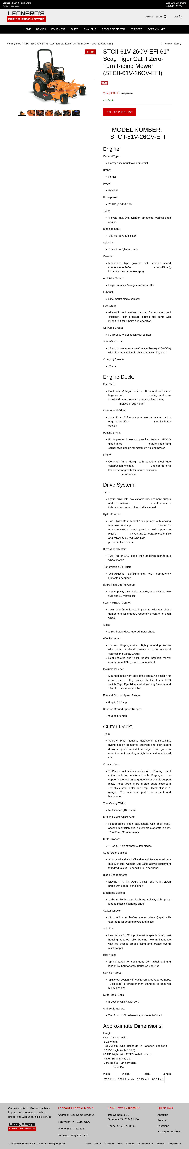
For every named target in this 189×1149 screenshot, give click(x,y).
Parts (74, 29)
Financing (90, 29)
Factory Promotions (169, 1131)
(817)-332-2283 (12, 6)
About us (162, 1114)
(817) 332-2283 (76, 1128)
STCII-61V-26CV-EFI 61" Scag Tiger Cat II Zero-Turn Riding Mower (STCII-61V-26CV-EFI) (68, 44)
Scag (18, 44)
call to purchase (120, 112)
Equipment (58, 29)
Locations (163, 1125)
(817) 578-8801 (175, 6)
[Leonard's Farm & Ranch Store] (26, 16)
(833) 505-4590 (79, 1135)
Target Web (61, 1143)
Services (136, 29)
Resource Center (113, 29)
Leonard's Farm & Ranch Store (29, 1143)
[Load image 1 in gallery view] (57, 77)
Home (27, 29)
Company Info (156, 29)
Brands (41, 29)
